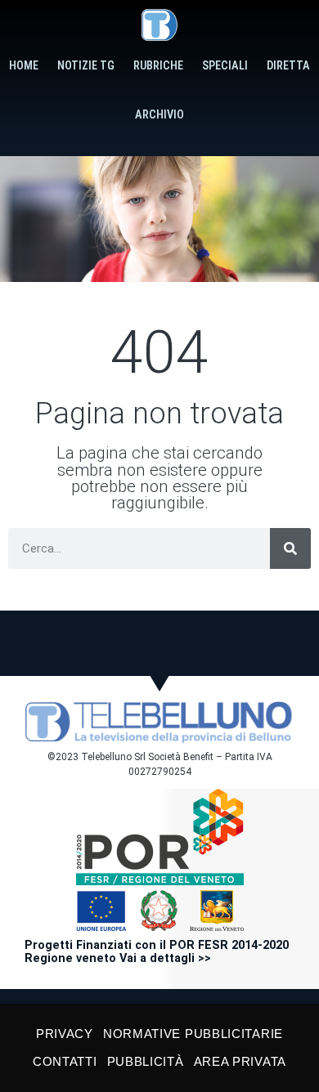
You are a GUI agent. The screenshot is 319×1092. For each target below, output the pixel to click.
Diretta (288, 66)
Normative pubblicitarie (193, 1034)
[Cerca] (290, 548)
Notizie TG (86, 66)
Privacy (64, 1034)
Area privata (240, 1061)
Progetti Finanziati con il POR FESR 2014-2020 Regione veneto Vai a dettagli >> (157, 951)
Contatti (65, 1061)
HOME (23, 66)
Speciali (225, 66)
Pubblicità (145, 1061)
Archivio (159, 115)
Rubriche (158, 66)
